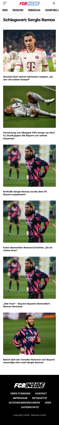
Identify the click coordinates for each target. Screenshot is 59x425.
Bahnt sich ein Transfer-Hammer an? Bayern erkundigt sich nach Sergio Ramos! (29, 361)
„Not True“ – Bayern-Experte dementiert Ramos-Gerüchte (26, 305)
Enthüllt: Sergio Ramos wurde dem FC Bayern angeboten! (25, 193)
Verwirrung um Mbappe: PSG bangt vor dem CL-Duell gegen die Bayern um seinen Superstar (29, 135)
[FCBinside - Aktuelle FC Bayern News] (29, 3)
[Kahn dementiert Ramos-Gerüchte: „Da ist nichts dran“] (29, 222)
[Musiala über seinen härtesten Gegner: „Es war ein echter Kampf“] (29, 51)
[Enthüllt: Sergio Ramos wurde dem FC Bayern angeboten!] (29, 166)
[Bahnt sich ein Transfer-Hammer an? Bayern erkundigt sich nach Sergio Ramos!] (29, 334)
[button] (5, 3)
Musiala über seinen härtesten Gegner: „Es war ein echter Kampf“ (28, 78)
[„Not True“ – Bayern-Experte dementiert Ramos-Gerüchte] (29, 278)
